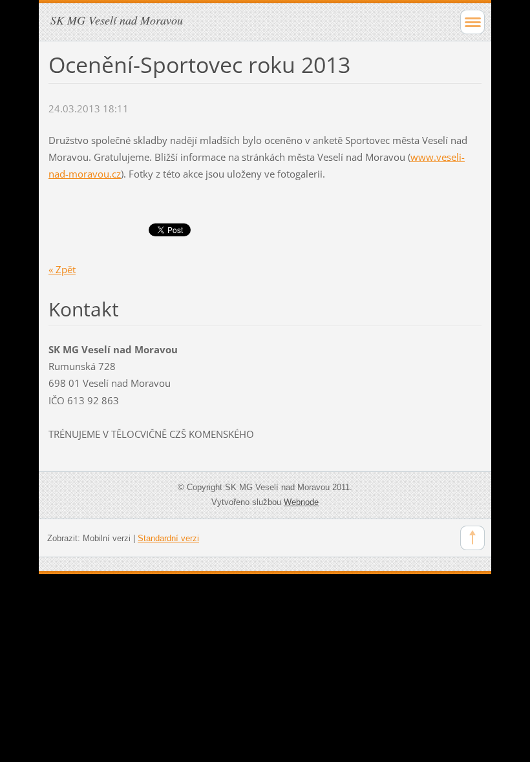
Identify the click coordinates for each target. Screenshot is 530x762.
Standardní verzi (168, 538)
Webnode (301, 502)
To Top (472, 538)
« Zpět (62, 269)
